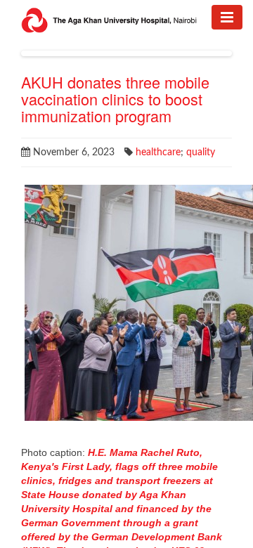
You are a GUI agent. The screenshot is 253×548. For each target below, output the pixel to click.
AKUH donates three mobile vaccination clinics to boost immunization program (115, 98)
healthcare (158, 152)
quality (200, 152)
